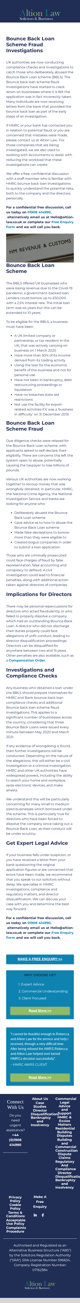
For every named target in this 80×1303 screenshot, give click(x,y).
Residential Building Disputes (64, 1132)
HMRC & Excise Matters (64, 1120)
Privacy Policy (15, 1199)
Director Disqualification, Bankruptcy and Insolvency (40, 1118)
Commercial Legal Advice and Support (64, 1106)
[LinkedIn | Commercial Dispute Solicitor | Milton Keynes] (37, 1215)
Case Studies (39, 1104)
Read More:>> (40, 1011)
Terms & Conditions (15, 1214)
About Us (40, 1099)
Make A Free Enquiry (40, 1202)
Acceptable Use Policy (15, 1222)
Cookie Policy (15, 1206)
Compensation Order (27, 660)
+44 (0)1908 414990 (15, 1140)
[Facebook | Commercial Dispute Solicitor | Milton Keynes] (43, 1215)
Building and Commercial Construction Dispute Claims (64, 1149)
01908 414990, (39, 212)
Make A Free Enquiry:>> (40, 959)
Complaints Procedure (15, 1229)
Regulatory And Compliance (64, 1165)
